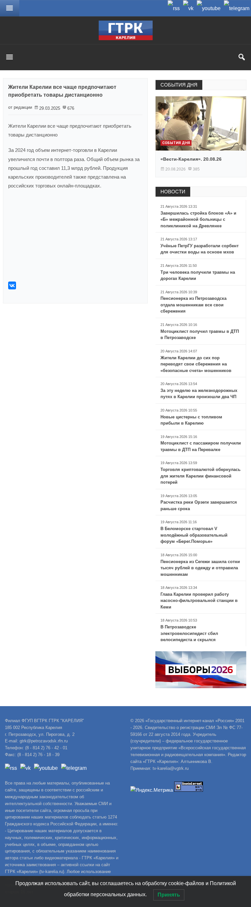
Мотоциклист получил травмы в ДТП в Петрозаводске (199, 334)
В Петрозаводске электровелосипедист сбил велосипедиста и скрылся (189, 633)
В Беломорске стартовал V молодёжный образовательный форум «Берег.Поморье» (193, 535)
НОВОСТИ (172, 191)
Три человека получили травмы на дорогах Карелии (197, 275)
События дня (176, 143)
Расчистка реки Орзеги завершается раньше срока (198, 505)
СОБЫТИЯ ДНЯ (178, 85)
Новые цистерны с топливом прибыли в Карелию (191, 420)
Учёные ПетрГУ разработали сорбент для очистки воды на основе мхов (199, 249)
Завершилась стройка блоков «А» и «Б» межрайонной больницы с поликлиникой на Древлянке (198, 219)
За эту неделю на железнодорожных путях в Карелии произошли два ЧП (198, 393)
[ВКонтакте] (12, 285)
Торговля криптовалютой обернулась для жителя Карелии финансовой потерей (200, 476)
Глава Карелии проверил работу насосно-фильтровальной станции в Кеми (199, 600)
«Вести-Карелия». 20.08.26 (191, 159)
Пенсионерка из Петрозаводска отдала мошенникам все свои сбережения (193, 305)
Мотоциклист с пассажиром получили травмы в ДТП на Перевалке (200, 446)
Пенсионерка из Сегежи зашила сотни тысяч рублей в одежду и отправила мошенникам (200, 568)
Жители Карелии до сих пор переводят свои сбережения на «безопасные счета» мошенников (195, 364)
